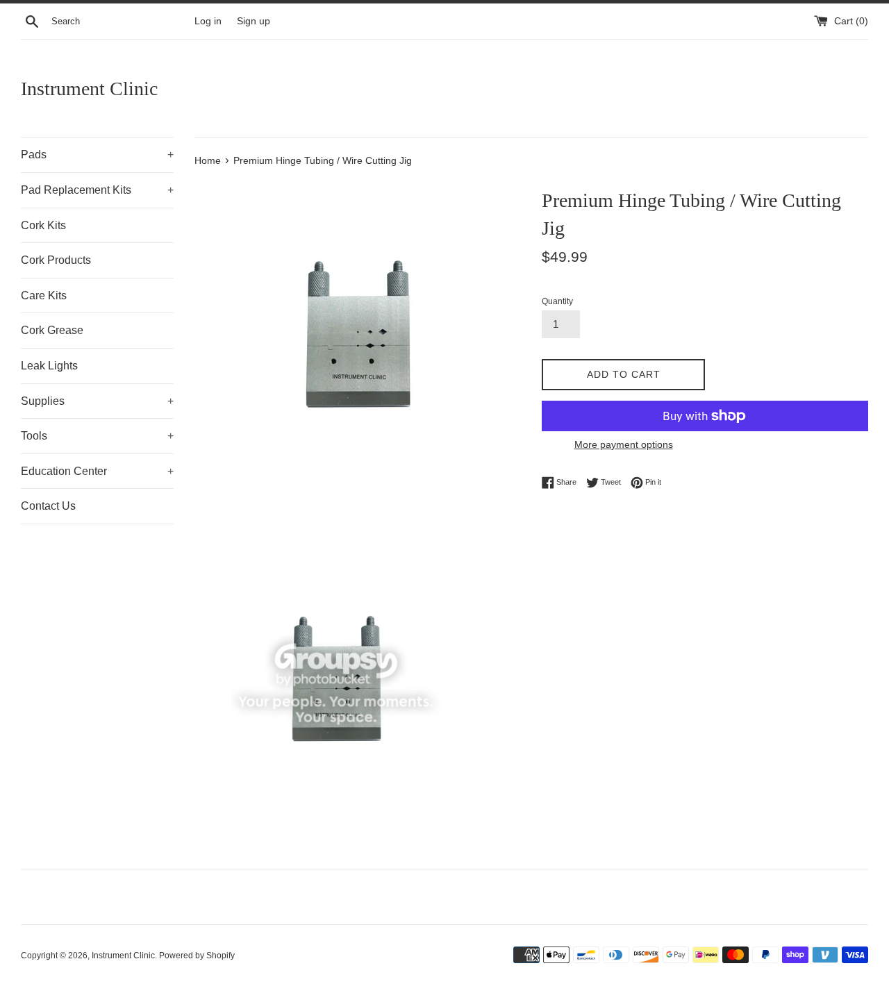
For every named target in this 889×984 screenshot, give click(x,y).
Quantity (557, 301)
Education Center (97, 471)
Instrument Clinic (89, 88)
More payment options (623, 444)
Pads (97, 154)
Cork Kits (43, 225)
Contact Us (48, 506)
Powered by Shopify (197, 955)
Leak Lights (49, 366)
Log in (208, 21)
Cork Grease (52, 330)
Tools (97, 436)
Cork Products (56, 260)
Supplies (97, 401)
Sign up (253, 21)
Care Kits (44, 295)
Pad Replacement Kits (97, 190)
